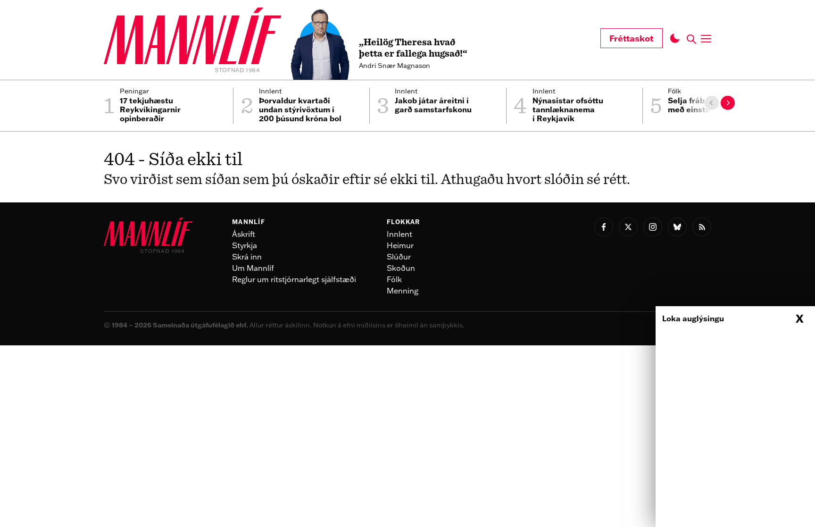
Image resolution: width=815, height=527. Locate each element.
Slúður (399, 256)
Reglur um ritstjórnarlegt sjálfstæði (294, 279)
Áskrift (243, 234)
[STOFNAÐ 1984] (192, 37)
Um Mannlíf (253, 268)
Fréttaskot (631, 38)
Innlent (399, 234)
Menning (402, 290)
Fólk (394, 279)
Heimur (400, 245)
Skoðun (401, 268)
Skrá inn (247, 256)
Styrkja (244, 245)
